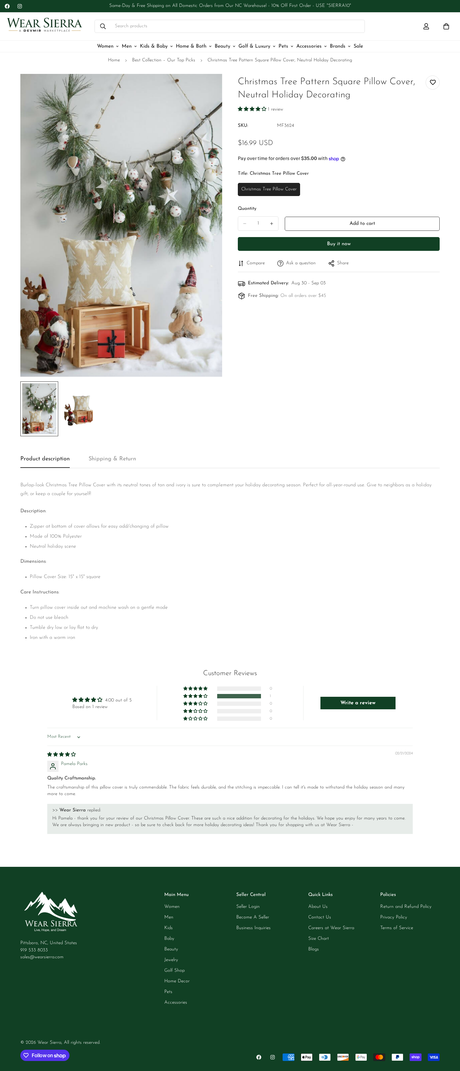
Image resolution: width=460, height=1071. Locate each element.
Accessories (309, 46)
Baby (169, 938)
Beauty (222, 46)
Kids (168, 928)
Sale (358, 46)
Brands (337, 46)
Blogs (313, 949)
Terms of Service (396, 928)
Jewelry (171, 960)
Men (127, 46)
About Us (318, 906)
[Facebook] (7, 6)
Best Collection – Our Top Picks (163, 60)
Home (114, 60)
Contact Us (319, 917)
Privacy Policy (393, 917)
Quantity (247, 208)
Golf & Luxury (254, 46)
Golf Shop (174, 970)
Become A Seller (252, 917)
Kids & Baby (154, 46)
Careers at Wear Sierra (331, 928)
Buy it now (339, 243)
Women (105, 46)
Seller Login (248, 906)
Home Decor (177, 981)
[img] (61, 755)
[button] (253, 109)
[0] (446, 26)
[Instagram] (19, 6)
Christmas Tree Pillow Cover (269, 191)
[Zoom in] (209, 87)
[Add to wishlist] (433, 82)
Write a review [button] (358, 703)
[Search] (103, 26)
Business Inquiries (253, 928)
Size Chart (318, 938)
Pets (283, 46)
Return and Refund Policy (406, 906)
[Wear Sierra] (44, 26)
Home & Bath (191, 46)
